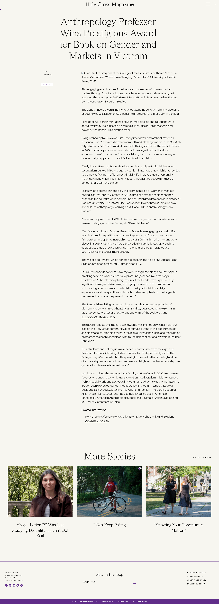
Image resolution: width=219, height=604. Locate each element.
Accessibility (123, 601)
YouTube (21, 585)
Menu (208, 4)
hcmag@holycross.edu (14, 580)
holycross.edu (195, 584)
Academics (47, 84)
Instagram (10, 585)
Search (215, 4)
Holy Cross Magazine (109, 4)
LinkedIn (14, 585)
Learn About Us (195, 576)
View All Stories (202, 457)
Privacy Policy (107, 601)
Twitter (17, 585)
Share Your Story (196, 580)
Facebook (6, 585)
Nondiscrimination (140, 601)
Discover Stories (196, 573)
